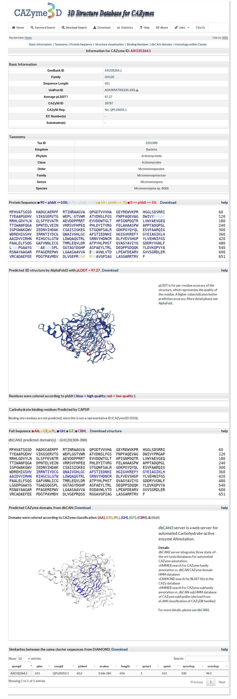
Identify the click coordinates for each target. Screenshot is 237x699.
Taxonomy (61, 44)
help (224, 202)
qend (167, 666)
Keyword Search (45, 27)
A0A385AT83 (114, 90)
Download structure (106, 431)
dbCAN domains (162, 44)
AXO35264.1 (113, 70)
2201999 (151, 143)
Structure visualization (109, 44)
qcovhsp (189, 666)
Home (20, 27)
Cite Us (200, 27)
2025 (225, 37)
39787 (109, 103)
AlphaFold (165, 303)
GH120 (109, 77)
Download (103, 27)
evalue (104, 666)
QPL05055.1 (118, 109)
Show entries (25, 658)
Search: (179, 658)
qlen (39, 666)
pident (82, 666)
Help (146, 27)
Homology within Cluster (191, 44)
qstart (146, 666)
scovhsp (213, 666)
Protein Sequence (81, 44)
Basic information (40, 44)
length (125, 666)
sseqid (58, 666)
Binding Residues (138, 44)
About (164, 27)
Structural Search (76, 27)
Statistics (127, 27)
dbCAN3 (165, 527)
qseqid (16, 666)
